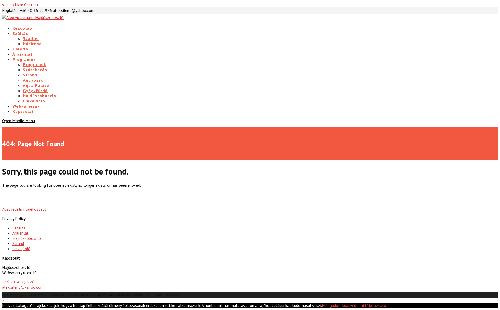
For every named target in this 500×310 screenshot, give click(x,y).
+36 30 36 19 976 (18, 282)
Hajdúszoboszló (26, 238)
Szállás (18, 227)
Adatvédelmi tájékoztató (24, 209)
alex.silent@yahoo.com (23, 287)
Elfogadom (332, 305)
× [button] (3, 300)
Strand (18, 243)
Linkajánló (21, 248)
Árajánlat (20, 233)
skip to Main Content (20, 4)
